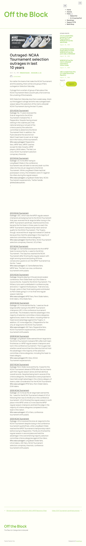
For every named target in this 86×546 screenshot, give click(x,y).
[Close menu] (65, 5)
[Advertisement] (45, 137)
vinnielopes (17, 76)
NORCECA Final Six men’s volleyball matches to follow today (66, 63)
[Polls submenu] (71, 14)
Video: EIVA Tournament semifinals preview (66, 511)
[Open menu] (80, 3)
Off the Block (26, 14)
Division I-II (36, 73)
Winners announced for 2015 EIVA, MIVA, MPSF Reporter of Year (26, 511)
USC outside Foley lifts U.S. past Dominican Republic (68, 73)
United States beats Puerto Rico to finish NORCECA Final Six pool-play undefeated (67, 51)
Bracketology (25, 73)
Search (62, 80)
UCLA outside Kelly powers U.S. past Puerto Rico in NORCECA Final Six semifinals (66, 39)
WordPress (79, 541)
